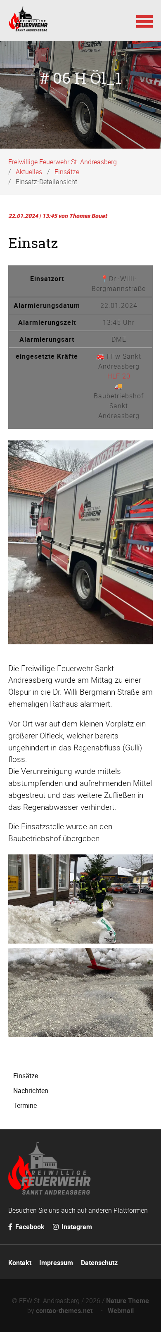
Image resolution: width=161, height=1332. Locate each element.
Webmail (121, 1310)
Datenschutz (99, 1262)
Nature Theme (127, 1300)
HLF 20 (118, 376)
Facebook (29, 1226)
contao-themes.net (66, 1310)
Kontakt (19, 1262)
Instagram (76, 1226)
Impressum (56, 1262)
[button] (144, 20)
